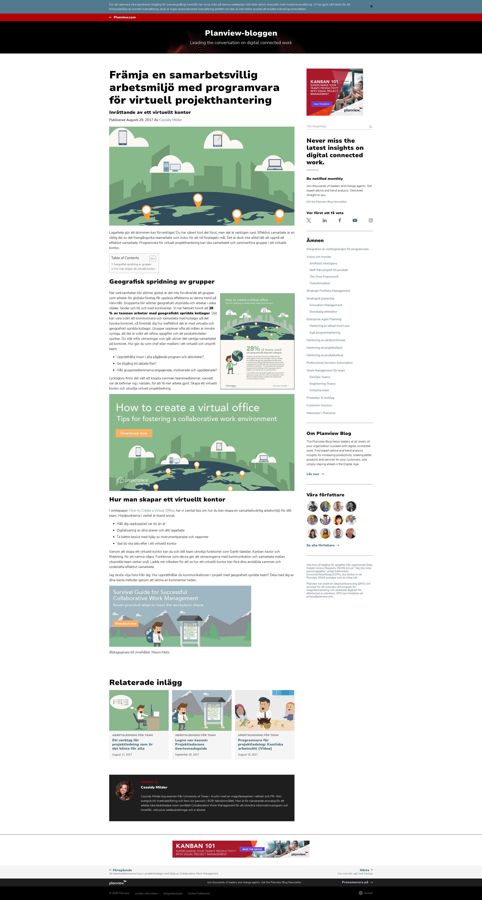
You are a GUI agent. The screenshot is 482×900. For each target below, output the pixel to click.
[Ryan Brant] (351, 512)
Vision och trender (319, 257)
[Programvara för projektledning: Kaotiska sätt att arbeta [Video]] (264, 710)
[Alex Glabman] (313, 512)
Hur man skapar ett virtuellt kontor (134, 269)
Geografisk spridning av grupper (132, 264)
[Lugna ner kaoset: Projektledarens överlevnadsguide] (202, 710)
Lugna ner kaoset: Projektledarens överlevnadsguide (195, 742)
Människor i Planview (321, 413)
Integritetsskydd (172, 893)
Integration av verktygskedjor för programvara (337, 249)
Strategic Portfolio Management (328, 291)
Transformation (320, 283)
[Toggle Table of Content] (150, 259)
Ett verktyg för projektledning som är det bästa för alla (132, 742)
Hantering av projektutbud (324, 348)
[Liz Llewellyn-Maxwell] (325, 538)
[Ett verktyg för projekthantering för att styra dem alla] (139, 710)
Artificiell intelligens (323, 263)
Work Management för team (326, 370)
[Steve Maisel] (313, 525)
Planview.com (125, 17)
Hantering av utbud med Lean (330, 326)
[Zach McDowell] (338, 538)
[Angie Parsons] (313, 538)
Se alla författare (321, 545)
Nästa (355, 871)
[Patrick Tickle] (338, 512)
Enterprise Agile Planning (324, 319)
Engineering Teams (323, 384)
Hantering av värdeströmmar (326, 340)
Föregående (163, 871)
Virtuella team (319, 390)
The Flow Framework (324, 277)
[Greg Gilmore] (351, 525)
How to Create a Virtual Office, (152, 510)
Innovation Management (326, 305)
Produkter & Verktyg (320, 398)
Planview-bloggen (241, 33)
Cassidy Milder (170, 120)
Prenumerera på (357, 882)
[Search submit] (370, 127)
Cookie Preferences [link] (199, 893)
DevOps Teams (320, 377)
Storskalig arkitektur (323, 312)
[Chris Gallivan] (351, 538)
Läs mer (315, 474)
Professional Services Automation (330, 363)
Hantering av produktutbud (325, 355)
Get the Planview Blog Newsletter (327, 202)
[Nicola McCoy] (338, 525)
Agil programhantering (325, 332)
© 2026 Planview (119, 893)
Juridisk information (146, 893)
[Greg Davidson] (325, 525)
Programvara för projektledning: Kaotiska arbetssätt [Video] (260, 742)
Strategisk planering (320, 298)
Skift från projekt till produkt (329, 270)
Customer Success (319, 405)
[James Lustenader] (325, 512)
